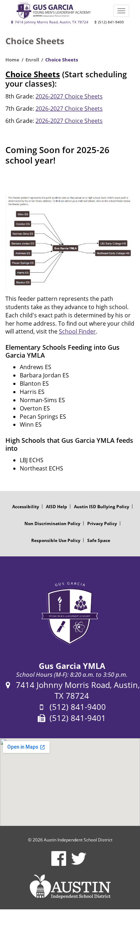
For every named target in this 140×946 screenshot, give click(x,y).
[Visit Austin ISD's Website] (70, 886)
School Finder (77, 331)
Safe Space (98, 540)
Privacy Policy (102, 523)
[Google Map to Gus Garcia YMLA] (70, 782)
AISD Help (56, 507)
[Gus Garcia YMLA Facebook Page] (58, 863)
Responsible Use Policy (55, 540)
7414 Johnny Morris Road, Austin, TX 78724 (51, 22)
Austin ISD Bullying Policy (101, 507)
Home (12, 59)
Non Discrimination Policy (52, 523)
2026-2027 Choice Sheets (69, 96)
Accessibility (25, 507)
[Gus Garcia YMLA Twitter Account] (79, 863)
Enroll (32, 59)
